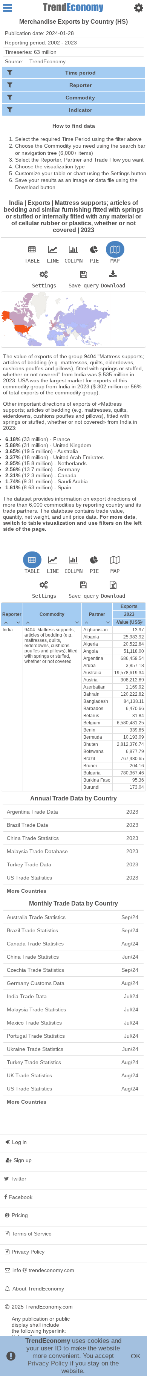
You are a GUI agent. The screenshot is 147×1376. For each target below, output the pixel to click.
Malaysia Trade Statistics (72, 1009)
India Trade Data (72, 996)
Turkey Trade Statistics (72, 1062)
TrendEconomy (47, 61)
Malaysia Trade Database (72, 851)
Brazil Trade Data (72, 825)
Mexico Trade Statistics (72, 1023)
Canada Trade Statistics (72, 944)
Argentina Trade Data (72, 812)
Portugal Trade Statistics (72, 1036)
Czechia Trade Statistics (72, 970)
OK (136, 1356)
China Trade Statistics (72, 838)
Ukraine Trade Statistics (72, 1049)
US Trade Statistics (72, 878)
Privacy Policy (48, 1363)
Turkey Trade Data (72, 864)
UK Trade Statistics (72, 1075)
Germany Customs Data (72, 983)
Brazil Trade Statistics (72, 930)
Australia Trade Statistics (72, 917)
